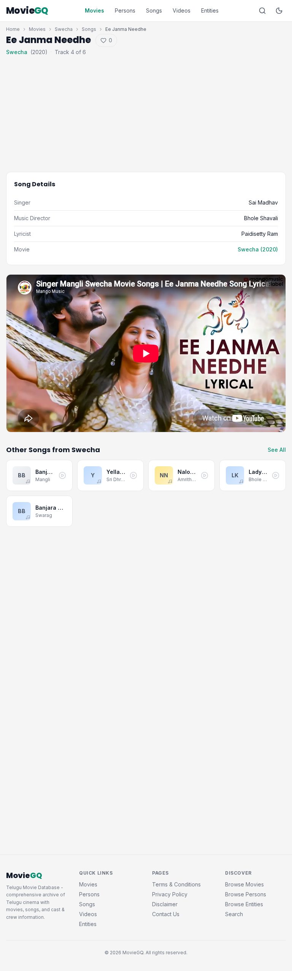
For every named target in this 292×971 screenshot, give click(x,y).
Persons (125, 10)
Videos (181, 10)
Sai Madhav (263, 202)
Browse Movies (244, 884)
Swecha (64, 29)
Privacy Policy (169, 894)
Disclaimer (165, 904)
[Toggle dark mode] (279, 11)
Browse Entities (244, 904)
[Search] (262, 11)
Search (234, 914)
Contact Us (165, 914)
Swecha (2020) (258, 249)
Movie (27, 11)
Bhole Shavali (261, 218)
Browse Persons (245, 894)
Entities (210, 10)
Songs (154, 10)
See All (277, 449)
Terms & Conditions (176, 884)
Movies (94, 10)
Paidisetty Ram (259, 233)
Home (13, 29)
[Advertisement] (146, 108)
